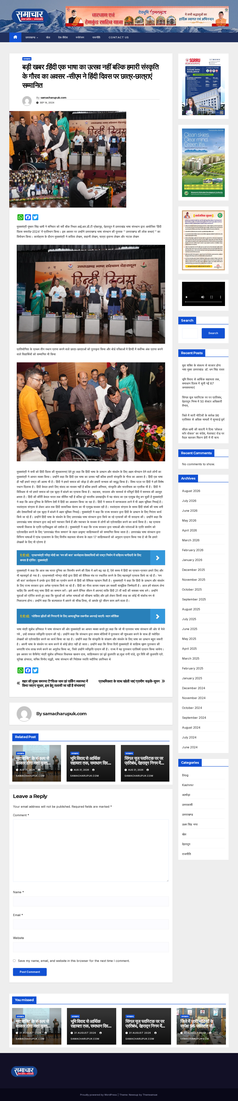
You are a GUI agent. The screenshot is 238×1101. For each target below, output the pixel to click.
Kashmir (188, 785)
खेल (48, 37)
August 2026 (191, 491)
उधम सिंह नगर (190, 824)
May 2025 (189, 639)
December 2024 (193, 688)
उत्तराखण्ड (30, 37)
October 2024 (192, 708)
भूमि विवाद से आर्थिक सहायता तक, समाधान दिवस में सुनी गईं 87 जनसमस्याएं (90, 763)
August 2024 (191, 727)
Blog (185, 775)
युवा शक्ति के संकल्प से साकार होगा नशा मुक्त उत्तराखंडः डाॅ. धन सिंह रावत (36, 763)
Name (18, 892)
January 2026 (192, 560)
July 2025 (189, 619)
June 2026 (190, 510)
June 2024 (190, 747)
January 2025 (192, 678)
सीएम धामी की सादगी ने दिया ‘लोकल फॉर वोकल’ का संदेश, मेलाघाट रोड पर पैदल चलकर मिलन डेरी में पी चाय (203, 434)
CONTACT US (119, 37)
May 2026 (189, 520)
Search (187, 320)
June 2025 (189, 629)
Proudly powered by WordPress (99, 1094)
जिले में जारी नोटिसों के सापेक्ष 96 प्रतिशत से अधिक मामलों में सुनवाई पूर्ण (199, 1026)
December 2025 (193, 570)
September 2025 (194, 599)
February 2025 (192, 668)
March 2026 (191, 540)
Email (18, 915)
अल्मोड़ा (186, 795)
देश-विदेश (63, 37)
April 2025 (189, 648)
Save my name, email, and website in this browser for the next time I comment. (74, 961)
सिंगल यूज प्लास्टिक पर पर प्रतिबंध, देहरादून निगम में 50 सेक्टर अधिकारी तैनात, (144, 763)
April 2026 (189, 530)
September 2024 (194, 717)
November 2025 (193, 579)
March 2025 (191, 658)
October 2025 (192, 589)
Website (18, 938)
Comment (21, 815)
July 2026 (189, 501)
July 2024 (189, 737)
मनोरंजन (80, 37)
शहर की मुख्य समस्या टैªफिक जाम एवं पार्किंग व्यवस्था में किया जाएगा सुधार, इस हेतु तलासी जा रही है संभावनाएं (55, 683)
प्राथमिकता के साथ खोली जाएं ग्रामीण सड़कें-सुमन (129, 681)
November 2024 (194, 698)
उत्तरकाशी (187, 805)
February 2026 (193, 550)
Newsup (133, 1094)
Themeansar (150, 1094)
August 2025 (191, 609)
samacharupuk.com (53, 97)
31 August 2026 (30, 1032)
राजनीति (96, 37)
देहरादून (186, 844)
